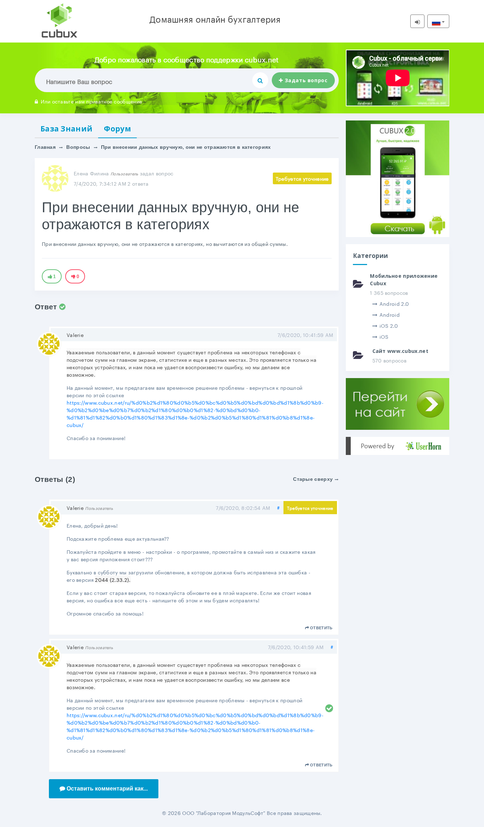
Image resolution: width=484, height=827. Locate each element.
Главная (45, 147)
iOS (384, 336)
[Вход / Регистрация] (417, 21)
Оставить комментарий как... (107, 789)
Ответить (321, 628)
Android (389, 314)
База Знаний (66, 129)
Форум (117, 129)
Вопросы (78, 147)
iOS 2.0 (388, 325)
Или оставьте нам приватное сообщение (91, 101)
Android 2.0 (394, 303)
